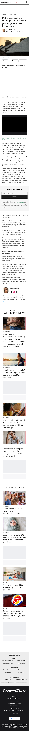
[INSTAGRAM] (14, 292)
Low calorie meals (21, 672)
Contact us (14, 701)
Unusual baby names (21, 660)
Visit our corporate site (20, 725)
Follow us (16, 60)
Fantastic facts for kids (8, 663)
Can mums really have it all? (7, 682)
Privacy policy (14, 706)
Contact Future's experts (14, 698)
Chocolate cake (21, 669)
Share (6, 60)
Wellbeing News (12, 14)
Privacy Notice (20, 202)
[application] (14, 124)
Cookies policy (14, 708)
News (22, 31)
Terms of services (19, 201)
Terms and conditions (14, 703)
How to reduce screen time (7, 660)
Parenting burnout (7, 679)
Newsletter (24, 60)
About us (14, 696)
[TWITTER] (11, 292)
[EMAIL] (16, 292)
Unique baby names (15, 7)
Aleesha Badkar (11, 30)
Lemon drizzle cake (7, 669)
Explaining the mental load (21, 679)
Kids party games (21, 663)
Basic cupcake (7, 672)
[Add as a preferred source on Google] (14, 718)
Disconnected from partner (21, 682)
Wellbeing (4, 14)
